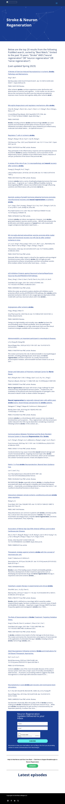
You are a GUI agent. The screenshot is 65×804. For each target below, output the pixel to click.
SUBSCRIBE (32, 741)
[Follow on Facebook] (11, 800)
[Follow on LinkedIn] (14, 800)
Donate (32, 766)
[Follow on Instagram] (8, 800)
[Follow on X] (18, 800)
